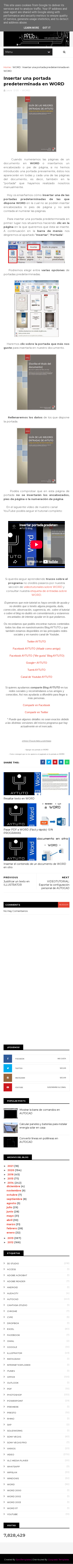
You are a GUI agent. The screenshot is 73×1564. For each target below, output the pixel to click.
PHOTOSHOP (14, 1394)
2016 (10, 1174)
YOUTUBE (19, 1087)
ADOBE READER (16, 1281)
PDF (9, 1388)
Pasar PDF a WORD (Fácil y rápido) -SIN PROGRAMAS (28, 831)
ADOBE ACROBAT (17, 1275)
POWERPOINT (15, 1400)
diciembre (14, 1186)
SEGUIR (63, 1068)
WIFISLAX (12, 1472)
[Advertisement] (36, 1002)
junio (10, 1211)
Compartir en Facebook (36, 705)
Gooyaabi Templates (58, 1559)
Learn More (31, 27)
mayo (11, 1215)
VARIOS (11, 1448)
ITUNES (11, 1371)
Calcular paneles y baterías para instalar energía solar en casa (43, 1125)
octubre (12, 1194)
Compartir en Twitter (36, 712)
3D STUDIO (13, 1263)
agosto (12, 1203)
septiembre (15, 1199)
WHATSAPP (13, 1466)
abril (10, 1220)
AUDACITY (12, 1293)
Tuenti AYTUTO (36, 669)
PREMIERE (13, 1406)
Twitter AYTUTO (36, 641)
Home (7, 67)
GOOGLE (12, 1347)
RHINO (10, 1418)
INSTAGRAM (20, 1078)
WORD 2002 (14, 1496)
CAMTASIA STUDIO (17, 1305)
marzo (11, 1224)
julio (10, 1207)
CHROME (12, 1311)
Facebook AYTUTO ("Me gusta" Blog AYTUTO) (37, 655)
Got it (47, 27)
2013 (10, 1238)
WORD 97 (12, 1508)
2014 (11, 1182)
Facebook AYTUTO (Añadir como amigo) (36, 648)
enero (11, 1232)
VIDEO (10, 1454)
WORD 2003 (14, 1502)
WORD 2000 (14, 1490)
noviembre (14, 1190)
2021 (10, 1166)
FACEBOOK (19, 1059)
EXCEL (10, 1329)
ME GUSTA (62, 1059)
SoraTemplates (23, 1559)
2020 (11, 1170)
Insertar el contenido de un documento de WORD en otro (35, 865)
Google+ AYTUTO (36, 662)
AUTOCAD (12, 1299)
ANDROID (12, 1287)
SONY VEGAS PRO (17, 1442)
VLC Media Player (17, 1460)
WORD (17, 67)
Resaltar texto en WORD (19, 798)
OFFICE (11, 1377)
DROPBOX (13, 1323)
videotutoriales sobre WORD (43, 587)
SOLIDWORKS (14, 1430)
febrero (12, 1228)
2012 (10, 1242)
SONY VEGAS (14, 1436)
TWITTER (18, 1068)
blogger (63, 905)
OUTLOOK (12, 1382)
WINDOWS (13, 1478)
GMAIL (10, 1341)
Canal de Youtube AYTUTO (36, 676)
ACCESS (11, 1269)
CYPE (10, 1317)
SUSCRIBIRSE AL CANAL (56, 1087)
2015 (10, 1178)
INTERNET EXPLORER (18, 1365)
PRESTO (11, 1412)
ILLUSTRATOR (14, 1353)
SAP (9, 1424)
